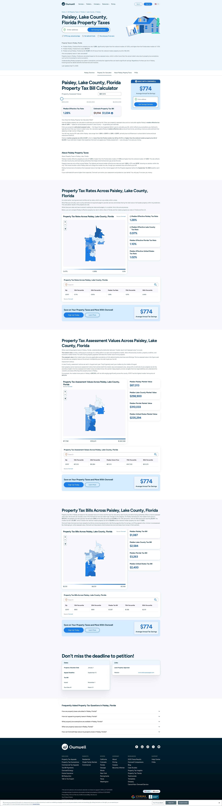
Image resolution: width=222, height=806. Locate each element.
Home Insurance (67, 773)
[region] (111, 803)
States (102, 756)
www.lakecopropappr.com (146, 672)
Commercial (86, 765)
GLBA (80, 794)
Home (64, 12)
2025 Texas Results (134, 759)
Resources (132, 756)
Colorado (103, 762)
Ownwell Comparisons (135, 762)
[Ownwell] (68, 4)
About (114, 759)
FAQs (153, 762)
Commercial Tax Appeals (70, 765)
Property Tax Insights (135, 770)
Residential (86, 759)
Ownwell (123, 216)
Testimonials (132, 776)
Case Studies (132, 768)
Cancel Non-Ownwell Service (138, 784)
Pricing (114, 762)
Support (155, 756)
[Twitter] (153, 747)
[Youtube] (158, 747)
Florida (83, 12)
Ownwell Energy (67, 770)
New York (103, 773)
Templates (131, 779)
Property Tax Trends (135, 773)
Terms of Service (74, 794)
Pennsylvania (104, 776)
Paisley (98, 12)
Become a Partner (118, 768)
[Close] (219, 803)
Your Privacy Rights (158, 802)
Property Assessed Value (71, 94)
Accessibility (86, 794)
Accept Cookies (183, 802)
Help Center (156, 759)
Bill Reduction (66, 776)
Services (65, 756)
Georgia (103, 768)
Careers (115, 765)
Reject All (170, 802)
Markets (85, 756)
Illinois (102, 770)
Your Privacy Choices (67, 797)
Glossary (131, 781)
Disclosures (94, 794)
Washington (104, 781)
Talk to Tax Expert (68, 779)
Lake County (90, 12)
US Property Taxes (73, 12)
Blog (129, 765)
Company (115, 756)
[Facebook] (136, 747)
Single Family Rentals (89, 762)
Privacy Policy (65, 794)
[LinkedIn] (142, 747)
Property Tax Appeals (69, 759)
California (103, 759)
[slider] (61, 98)
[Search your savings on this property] (155, 284)
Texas (102, 779)
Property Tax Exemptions (70, 762)
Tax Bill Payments (68, 768)
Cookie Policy (36, 804)
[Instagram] (147, 747)
